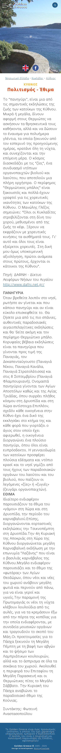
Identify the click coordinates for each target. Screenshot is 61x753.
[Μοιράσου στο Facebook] (35, 68)
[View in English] (25, 68)
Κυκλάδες (37, 78)
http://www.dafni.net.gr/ (23, 284)
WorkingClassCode (41, 748)
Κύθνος (51, 78)
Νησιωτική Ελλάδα (17, 78)
